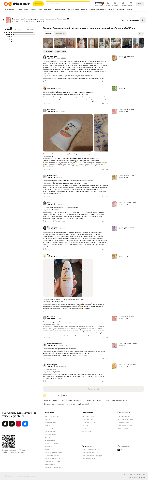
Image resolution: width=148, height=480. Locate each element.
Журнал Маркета (87, 431)
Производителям (123, 422)
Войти (140, 4)
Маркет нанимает (123, 428)
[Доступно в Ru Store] (25, 426)
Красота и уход (50, 440)
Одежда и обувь (50, 431)
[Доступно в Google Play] (12, 426)
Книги (47, 449)
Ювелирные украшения (53, 467)
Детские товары (50, 464)
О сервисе (85, 425)
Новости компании (123, 416)
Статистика (9, 476)
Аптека (47, 437)
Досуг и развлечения (52, 416)
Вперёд (65, 395)
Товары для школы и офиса (54, 452)
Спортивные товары (52, 455)
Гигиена (47, 425)
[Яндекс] (143, 477)
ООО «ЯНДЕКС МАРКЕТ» (137, 474)
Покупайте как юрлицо (89, 422)
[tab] (9, 9)
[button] (48, 43)
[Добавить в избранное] (143, 20)
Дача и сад (48, 446)
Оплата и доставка (88, 419)
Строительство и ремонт (53, 461)
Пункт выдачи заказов (124, 425)
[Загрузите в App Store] (5, 426)
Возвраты (85, 428)
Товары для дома (50, 434)
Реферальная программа (125, 419)
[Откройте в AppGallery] (18, 426)
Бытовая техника (50, 422)
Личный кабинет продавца (90, 449)
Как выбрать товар (88, 416)
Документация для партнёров (92, 455)
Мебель (47, 419)
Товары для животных (52, 458)
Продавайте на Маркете (90, 452)
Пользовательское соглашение (26, 476)
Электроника (49, 428)
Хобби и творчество (51, 443)
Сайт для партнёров (88, 459)
